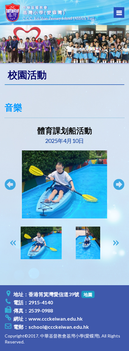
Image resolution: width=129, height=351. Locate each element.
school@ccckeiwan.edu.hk (58, 327)
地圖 (88, 294)
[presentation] (13, 243)
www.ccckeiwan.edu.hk (55, 319)
